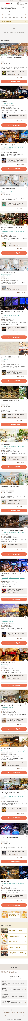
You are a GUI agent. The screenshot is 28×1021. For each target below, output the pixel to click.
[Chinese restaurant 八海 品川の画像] (14, 264)
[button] (14, 983)
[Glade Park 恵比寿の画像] (14, 435)
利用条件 (13, 1010)
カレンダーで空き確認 (15, 81)
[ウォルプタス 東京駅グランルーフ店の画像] (14, 348)
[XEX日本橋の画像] (14, 92)
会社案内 (5, 1010)
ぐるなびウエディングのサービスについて (10, 1015)
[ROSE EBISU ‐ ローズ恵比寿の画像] (14, 136)
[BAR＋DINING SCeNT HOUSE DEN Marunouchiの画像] (14, 784)
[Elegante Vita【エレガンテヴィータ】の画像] (14, 478)
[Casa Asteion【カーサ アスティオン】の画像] (14, 392)
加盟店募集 (22, 1012)
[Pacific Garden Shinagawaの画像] (14, 180)
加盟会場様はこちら (15, 1012)
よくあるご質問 (22, 1015)
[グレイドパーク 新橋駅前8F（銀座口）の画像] (14, 829)
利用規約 (9, 1010)
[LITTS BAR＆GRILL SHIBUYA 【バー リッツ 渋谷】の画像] (14, 565)
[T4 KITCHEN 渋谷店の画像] (14, 740)
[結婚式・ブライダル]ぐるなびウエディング (9, 971)
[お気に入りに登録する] (25, 55)
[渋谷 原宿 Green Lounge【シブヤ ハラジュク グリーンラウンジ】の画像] (14, 219)
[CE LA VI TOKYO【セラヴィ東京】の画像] (14, 610)
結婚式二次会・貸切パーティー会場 (7, 972)
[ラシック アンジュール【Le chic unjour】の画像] (14, 696)
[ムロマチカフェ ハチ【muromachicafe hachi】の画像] (14, 521)
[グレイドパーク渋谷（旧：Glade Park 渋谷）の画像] (14, 49)
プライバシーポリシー (21, 1010)
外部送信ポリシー (7, 1012)
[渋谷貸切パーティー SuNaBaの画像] (14, 654)
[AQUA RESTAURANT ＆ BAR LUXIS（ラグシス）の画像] (14, 303)
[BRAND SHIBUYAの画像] (14, 872)
